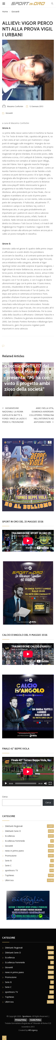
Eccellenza (10, 836)
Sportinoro (26, 1016)
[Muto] (45, 783)
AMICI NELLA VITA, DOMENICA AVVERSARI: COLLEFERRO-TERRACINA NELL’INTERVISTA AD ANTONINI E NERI (41, 415)
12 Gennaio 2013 (36, 106)
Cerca (4, 796)
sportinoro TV (11, 870)
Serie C (8, 865)
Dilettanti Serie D (13, 831)
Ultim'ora (9, 880)
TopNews (9, 875)
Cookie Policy (35, 1020)
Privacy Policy (20, 1020)
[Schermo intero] (50, 783)
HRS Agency (32, 1030)
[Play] (5, 783)
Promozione (11, 855)
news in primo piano (14, 850)
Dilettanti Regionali (14, 826)
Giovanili (15, 11)
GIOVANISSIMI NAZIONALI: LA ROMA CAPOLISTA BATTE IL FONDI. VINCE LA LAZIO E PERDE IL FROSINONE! (14, 415)
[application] (28, 771)
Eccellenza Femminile (15, 840)
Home (5, 11)
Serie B (8, 860)
